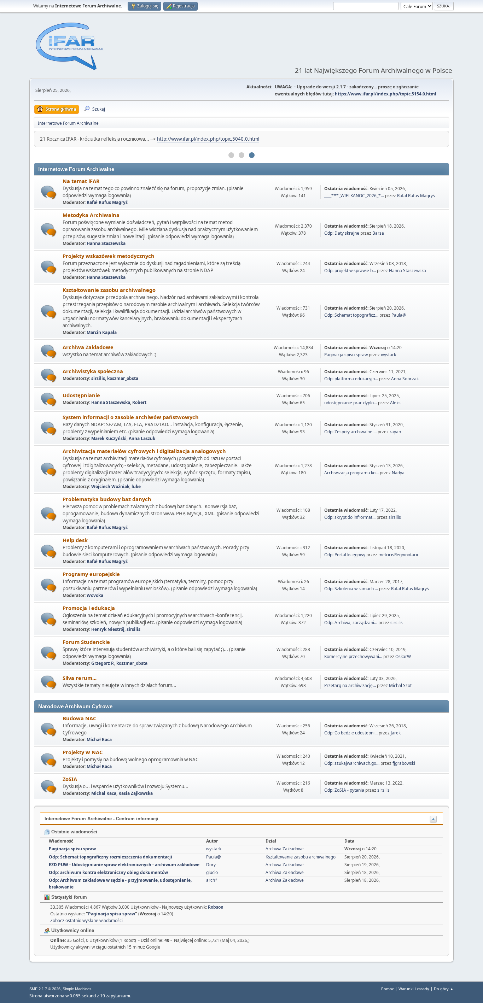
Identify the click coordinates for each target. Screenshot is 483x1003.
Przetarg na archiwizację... (350, 685)
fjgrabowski (403, 763)
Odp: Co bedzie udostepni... (351, 733)
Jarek (396, 733)
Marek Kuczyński (109, 438)
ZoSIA (70, 778)
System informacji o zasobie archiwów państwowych (131, 417)
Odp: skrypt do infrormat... (350, 517)
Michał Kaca (99, 740)
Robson (215, 907)
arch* (211, 880)
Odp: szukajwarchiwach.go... (351, 763)
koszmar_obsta (122, 378)
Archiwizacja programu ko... (351, 473)
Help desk (75, 540)
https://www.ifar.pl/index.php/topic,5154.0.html (385, 94)
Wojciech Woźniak (110, 486)
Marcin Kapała (102, 332)
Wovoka (95, 595)
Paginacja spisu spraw (346, 355)
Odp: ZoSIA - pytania (344, 790)
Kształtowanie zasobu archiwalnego (109, 289)
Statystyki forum (68, 897)
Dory (211, 865)
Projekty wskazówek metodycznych (109, 255)
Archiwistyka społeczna (93, 371)
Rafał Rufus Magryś (107, 202)
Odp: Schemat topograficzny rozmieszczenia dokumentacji (110, 857)
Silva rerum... (80, 677)
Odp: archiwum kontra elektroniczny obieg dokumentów (108, 872)
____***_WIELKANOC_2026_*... (354, 196)
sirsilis (98, 378)
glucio (212, 872)
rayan (395, 432)
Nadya (398, 473)
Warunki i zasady (413, 988)
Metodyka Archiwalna (91, 214)
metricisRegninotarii (398, 555)
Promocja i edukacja (89, 607)
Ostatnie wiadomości (73, 831)
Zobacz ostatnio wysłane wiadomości (86, 920)
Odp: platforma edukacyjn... (351, 379)
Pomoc (387, 988)
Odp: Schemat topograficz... (351, 315)
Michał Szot (400, 685)
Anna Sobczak (405, 379)
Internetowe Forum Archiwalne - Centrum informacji (101, 818)
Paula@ (398, 315)
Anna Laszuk (142, 438)
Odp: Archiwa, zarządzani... (350, 623)
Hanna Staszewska (106, 243)
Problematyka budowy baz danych (107, 499)
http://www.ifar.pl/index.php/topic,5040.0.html (208, 139)
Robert (139, 402)
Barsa (378, 233)
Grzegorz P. (102, 663)
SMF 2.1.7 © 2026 (44, 989)
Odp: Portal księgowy (344, 555)
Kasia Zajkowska (135, 793)
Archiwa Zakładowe (88, 347)
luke (136, 486)
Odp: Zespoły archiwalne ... (350, 432)
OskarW (403, 656)
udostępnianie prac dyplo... (350, 403)
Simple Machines (77, 989)
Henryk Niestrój (107, 629)
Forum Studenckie (86, 641)
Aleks (395, 403)
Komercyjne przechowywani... (353, 656)
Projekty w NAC (83, 752)
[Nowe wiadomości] (49, 192)
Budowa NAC (79, 718)
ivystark (388, 355)
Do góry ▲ (444, 988)
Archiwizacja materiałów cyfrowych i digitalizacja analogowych (144, 450)
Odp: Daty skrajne (342, 233)
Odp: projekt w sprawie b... (350, 271)
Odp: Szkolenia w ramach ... (351, 589)
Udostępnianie (81, 395)
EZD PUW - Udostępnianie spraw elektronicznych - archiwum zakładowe (124, 865)
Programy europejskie (91, 573)
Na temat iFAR (81, 180)
